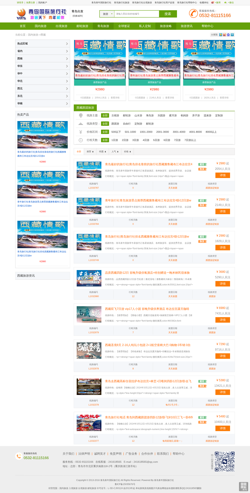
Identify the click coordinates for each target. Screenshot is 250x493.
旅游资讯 (187, 26)
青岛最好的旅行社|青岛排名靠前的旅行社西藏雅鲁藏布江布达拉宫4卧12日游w (100, 76)
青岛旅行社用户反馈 (164, 2)
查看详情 (115, 97)
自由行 (127, 123)
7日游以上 (190, 140)
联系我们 (163, 453)
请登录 (20, 2)
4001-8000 (195, 131)
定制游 (219, 115)
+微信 (231, 2)
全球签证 (124, 26)
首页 (23, 26)
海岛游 (150, 115)
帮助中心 (207, 26)
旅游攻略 (166, 26)
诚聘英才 (100, 453)
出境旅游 (61, 26)
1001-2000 (146, 131)
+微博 (218, 2)
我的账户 (42, 2)
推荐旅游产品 (100, 82)
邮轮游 (127, 115)
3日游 (135, 140)
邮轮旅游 (82, 26)
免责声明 (116, 453)
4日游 (146, 140)
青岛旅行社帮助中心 (187, 2)
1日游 (114, 140)
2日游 (125, 140)
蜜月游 (173, 115)
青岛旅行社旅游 (121, 2)
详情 (223, 175)
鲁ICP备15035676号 (125, 484)
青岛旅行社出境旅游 (142, 2)
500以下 (116, 131)
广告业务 (131, 453)
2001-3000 (162, 131)
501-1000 (130, 131)
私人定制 (145, 26)
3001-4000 (179, 131)
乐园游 (161, 115)
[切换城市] (78, 16)
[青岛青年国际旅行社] (41, 13)
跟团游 (115, 123)
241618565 (115, 461)
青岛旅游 (103, 26)
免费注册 (30, 2)
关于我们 (68, 453)
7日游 (177, 140)
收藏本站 (204, 2)
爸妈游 (184, 115)
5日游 (156, 140)
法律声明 (84, 453)
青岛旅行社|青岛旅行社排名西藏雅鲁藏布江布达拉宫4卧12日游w (209, 76)
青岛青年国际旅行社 (101, 2)
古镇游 (115, 115)
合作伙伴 (147, 453)
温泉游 (207, 115)
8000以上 (211, 131)
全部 (105, 115)
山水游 (138, 115)
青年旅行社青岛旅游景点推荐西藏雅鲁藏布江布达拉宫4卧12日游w (154, 76)
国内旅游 (40, 26)
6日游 (167, 140)
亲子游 (196, 115)
